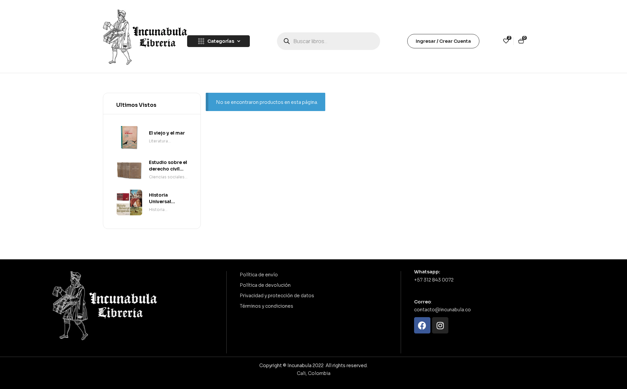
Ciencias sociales (167, 176)
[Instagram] (440, 325)
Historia (157, 209)
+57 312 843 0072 (434, 280)
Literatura (158, 140)
